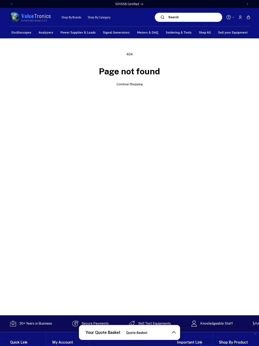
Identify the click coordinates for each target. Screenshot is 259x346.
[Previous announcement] (11, 4)
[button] (248, 17)
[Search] (162, 17)
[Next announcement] (247, 4)
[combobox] (194, 17)
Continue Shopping (130, 84)
